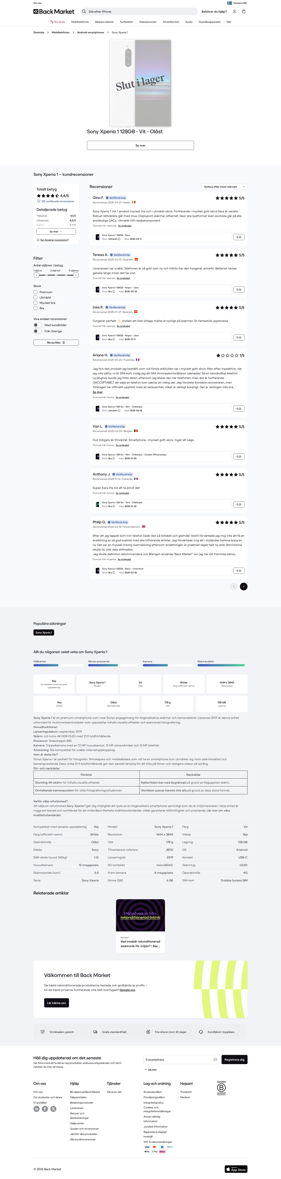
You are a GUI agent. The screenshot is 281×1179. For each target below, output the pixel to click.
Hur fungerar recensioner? (54, 239)
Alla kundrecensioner (83, 1139)
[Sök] (84, 11)
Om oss (38, 1092)
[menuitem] (80, 22)
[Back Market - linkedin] (36, 1109)
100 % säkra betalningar (158, 1142)
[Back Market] (53, 11)
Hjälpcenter (77, 1123)
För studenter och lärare (47, 1097)
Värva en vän (114, 1092)
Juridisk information (156, 1126)
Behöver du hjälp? (214, 11)
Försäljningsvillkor (154, 1097)
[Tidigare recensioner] (234, 586)
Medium (185, 1097)
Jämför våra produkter (83, 1134)
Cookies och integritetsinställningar (157, 1109)
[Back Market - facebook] (45, 1109)
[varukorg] (244, 11)
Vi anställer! (40, 1102)
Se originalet (124, 225)
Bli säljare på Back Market (85, 1092)
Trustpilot (186, 1092)
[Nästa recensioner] (244, 586)
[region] (140, 927)
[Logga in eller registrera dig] (234, 11)
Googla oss (127, 990)
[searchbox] (142, 11)
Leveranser (77, 1108)
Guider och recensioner (84, 1128)
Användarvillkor (153, 1092)
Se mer (98, 392)
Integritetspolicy (153, 1102)
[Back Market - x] (53, 1109)
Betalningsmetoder (81, 1102)
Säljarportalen (78, 1097)
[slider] (36, 275)
